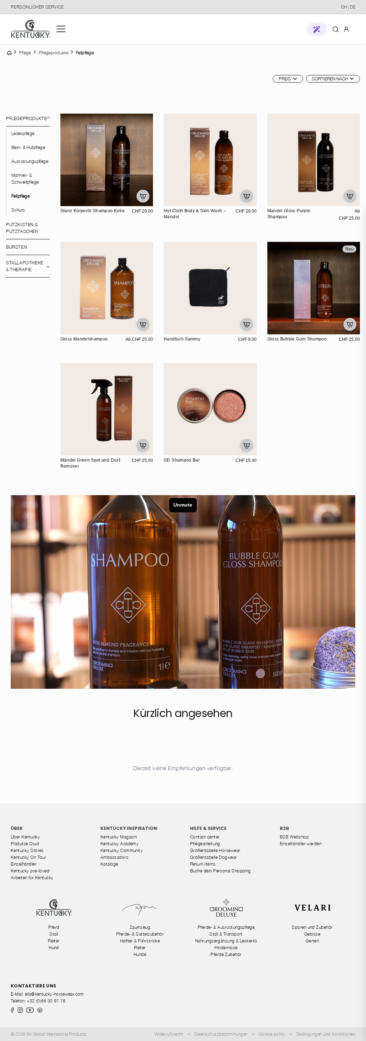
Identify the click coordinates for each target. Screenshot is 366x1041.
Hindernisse (225, 947)
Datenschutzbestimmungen (221, 1034)
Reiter (54, 940)
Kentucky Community (121, 850)
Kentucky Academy (119, 843)
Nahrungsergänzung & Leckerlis (226, 940)
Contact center (204, 837)
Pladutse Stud (25, 843)
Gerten (312, 940)
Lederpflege (23, 133)
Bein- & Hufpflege (28, 147)
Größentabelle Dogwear (213, 857)
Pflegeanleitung (205, 843)
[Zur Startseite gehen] (30, 29)
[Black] (170, 328)
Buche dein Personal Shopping (220, 870)
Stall (53, 934)
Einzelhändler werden (300, 843)
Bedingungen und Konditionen (325, 1034)
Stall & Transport (226, 934)
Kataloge (109, 864)
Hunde (140, 954)
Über (17, 828)
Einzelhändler (23, 864)
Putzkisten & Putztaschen (22, 228)
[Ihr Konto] (346, 29)
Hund (54, 947)
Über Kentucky (25, 837)
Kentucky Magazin (118, 837)
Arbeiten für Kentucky (32, 877)
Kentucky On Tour (28, 857)
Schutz (18, 210)
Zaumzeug (140, 927)
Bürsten (16, 247)
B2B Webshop (294, 837)
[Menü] (60, 29)
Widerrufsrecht (168, 1034)
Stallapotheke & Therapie (24, 266)
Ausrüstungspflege (29, 161)
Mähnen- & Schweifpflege (25, 179)
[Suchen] (335, 29)
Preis (285, 78)
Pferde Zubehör (226, 954)
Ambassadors (114, 857)
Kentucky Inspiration (128, 828)
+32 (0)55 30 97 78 (46, 1000)
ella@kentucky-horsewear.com (54, 994)
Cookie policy (272, 1034)
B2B (284, 828)
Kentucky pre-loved (30, 870)
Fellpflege (20, 196)
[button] (316, 29)
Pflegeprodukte (26, 118)
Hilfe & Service (208, 828)
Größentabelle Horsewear (215, 850)
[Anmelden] (346, 29)
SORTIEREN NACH (330, 78)
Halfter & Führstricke (140, 940)
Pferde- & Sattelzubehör (140, 934)
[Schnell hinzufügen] (143, 196)
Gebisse (312, 934)
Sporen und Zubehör (312, 927)
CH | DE (348, 7)
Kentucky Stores (27, 850)
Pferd (53, 927)
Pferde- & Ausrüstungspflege (226, 927)
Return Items (203, 864)
